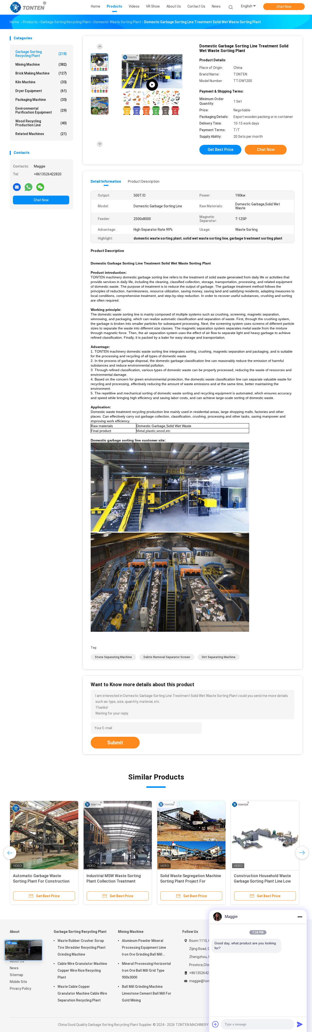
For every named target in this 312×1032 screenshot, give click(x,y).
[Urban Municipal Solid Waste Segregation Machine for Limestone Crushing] (44, 835)
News (14, 968)
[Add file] (215, 1024)
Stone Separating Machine (113, 657)
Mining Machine (41, 64)
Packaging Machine (41, 100)
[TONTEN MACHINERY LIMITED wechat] (40, 187)
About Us (17, 961)
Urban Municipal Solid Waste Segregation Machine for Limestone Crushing (38, 881)
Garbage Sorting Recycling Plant (41, 54)
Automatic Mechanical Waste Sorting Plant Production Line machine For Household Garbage (116, 881)
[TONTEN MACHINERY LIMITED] (28, 7)
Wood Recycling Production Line (41, 123)
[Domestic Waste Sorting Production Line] (152, 84)
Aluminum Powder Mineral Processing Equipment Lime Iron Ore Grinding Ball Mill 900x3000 (144, 948)
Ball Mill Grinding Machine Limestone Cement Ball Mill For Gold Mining (146, 993)
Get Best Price (220, 149)
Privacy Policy (20, 988)
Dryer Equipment (41, 91)
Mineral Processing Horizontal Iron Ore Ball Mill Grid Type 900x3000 (146, 970)
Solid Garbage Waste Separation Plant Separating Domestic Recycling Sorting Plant (263, 881)
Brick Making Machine (41, 73)
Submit (115, 743)
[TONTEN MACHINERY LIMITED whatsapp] (28, 187)
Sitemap (16, 975)
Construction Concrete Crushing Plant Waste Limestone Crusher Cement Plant (189, 881)
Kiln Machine (41, 82)
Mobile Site (18, 982)
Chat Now (284, 7)
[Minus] (300, 917)
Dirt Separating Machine (218, 657)
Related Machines (41, 134)
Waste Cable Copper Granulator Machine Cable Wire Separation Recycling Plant (82, 993)
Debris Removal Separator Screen (167, 657)
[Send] (300, 1024)
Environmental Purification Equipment (41, 110)
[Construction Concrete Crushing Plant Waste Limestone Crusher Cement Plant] (191, 835)
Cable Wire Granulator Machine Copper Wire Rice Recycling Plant (82, 970)
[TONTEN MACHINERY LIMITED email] (17, 187)
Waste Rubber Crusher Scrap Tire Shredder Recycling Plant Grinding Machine (82, 947)
